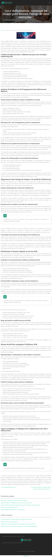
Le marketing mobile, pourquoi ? (9, 487)
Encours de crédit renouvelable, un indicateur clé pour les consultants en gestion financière (20, 505)
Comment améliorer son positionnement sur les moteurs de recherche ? (16, 502)
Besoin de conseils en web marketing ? (9, 521)
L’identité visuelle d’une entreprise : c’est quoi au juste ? (13, 509)
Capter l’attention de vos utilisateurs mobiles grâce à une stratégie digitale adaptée (19, 526)
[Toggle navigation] (49, 3)
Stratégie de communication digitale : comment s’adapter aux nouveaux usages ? (18, 524)
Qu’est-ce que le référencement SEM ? (9, 507)
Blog (3, 30)
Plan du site (26, 556)
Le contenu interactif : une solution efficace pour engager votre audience (16, 519)
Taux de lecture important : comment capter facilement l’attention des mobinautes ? (40, 488)
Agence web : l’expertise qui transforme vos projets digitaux (14, 500)
